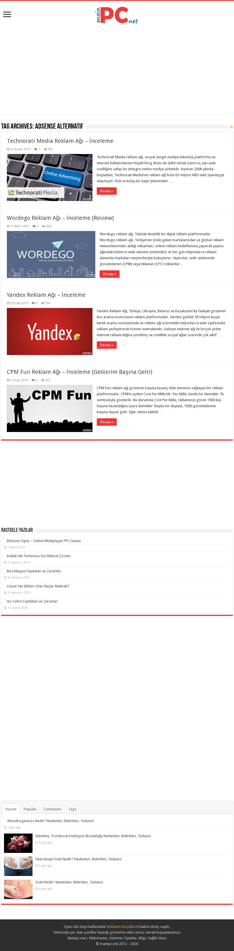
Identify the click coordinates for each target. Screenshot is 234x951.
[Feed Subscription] (231, 127)
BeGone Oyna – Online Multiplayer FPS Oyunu (44, 541)
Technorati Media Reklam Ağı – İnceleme (60, 140)
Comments (52, 809)
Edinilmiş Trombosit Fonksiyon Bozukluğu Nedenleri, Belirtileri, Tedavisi (93, 836)
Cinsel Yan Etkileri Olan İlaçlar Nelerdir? (38, 586)
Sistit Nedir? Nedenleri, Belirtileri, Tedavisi (69, 882)
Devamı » (106, 191)
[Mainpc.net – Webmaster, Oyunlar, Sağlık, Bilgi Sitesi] (117, 14)
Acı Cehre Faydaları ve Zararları (32, 601)
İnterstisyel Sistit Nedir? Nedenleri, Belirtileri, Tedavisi (78, 859)
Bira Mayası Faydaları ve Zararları (34, 571)
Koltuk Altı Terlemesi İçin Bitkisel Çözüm (39, 556)
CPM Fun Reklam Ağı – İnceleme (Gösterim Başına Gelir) (79, 371)
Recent (11, 809)
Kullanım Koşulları (121, 926)
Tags (72, 809)
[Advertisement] (117, 69)
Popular (30, 809)
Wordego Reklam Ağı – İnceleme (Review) (60, 217)
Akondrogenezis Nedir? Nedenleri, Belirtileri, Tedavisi (50, 821)
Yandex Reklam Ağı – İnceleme (46, 294)
